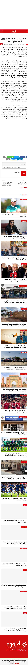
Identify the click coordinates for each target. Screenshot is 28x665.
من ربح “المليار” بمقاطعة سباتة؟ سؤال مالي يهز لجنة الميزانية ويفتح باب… (13, 433)
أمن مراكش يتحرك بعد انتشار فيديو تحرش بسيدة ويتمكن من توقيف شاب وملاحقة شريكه (14, 543)
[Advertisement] (14, 15)
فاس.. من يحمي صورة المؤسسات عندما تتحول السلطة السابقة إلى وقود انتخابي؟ (15, 280)
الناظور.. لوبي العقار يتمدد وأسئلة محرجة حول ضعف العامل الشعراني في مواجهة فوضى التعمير (14, 607)
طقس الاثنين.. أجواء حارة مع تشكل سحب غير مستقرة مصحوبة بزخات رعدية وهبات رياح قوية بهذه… (15, 629)
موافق (17, 663)
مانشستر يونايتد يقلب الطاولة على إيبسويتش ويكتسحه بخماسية (15, 411)
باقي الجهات (24, 221)
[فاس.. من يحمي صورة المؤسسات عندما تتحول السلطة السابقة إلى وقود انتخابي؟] (14, 270)
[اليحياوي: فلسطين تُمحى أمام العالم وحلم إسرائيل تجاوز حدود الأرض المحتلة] (14, 511)
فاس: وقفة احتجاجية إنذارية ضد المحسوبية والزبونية (21, 183)
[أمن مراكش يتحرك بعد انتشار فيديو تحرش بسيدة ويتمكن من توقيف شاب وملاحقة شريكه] (14, 532)
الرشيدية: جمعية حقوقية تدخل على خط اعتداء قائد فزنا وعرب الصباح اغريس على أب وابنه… (14, 390)
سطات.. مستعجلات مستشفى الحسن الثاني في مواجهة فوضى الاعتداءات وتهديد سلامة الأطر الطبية (15, 302)
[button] (23, 157)
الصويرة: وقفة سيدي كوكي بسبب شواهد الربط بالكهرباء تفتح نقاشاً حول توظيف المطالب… (15, 368)
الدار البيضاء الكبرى (23, 286)
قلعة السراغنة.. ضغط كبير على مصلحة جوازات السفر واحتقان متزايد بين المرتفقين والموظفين (14, 325)
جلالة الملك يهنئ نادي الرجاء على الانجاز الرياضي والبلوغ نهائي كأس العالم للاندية (7, 183)
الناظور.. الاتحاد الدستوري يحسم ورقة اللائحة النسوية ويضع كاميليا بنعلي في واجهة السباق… (15, 346)
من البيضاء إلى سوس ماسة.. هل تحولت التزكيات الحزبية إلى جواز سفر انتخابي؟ (15, 237)
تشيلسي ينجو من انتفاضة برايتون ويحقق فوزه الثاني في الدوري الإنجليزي (14, 499)
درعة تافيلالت (23, 374)
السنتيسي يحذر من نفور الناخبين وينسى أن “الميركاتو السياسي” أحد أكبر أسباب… (13, 586)
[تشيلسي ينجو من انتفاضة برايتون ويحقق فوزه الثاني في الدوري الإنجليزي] (14, 489)
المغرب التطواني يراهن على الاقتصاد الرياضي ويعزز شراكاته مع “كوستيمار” (14, 564)
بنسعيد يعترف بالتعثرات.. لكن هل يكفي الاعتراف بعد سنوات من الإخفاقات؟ (14, 258)
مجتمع (25, 242)
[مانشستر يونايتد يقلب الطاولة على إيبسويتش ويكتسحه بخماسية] (14, 401)
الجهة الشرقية (23, 330)
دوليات (25, 505)
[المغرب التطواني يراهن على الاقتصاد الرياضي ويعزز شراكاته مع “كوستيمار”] (14, 554)
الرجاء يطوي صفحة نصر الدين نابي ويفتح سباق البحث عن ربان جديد (14, 215)
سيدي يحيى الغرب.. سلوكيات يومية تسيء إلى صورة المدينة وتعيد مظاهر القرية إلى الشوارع (14, 478)
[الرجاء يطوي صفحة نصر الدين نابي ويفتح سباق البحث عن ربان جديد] (14, 205)
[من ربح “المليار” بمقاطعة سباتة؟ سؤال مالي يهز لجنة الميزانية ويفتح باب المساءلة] (14, 423)
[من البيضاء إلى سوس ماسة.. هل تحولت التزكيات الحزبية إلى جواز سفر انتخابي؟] (14, 227)
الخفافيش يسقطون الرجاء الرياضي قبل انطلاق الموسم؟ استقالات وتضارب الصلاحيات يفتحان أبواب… (15, 455)
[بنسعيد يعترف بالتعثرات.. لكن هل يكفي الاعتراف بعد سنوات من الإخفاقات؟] (14, 248)
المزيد (12, 663)
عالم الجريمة (24, 527)
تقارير (1, 44)
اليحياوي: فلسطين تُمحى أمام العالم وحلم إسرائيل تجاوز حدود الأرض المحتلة (14, 521)
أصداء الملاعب (23, 199)
